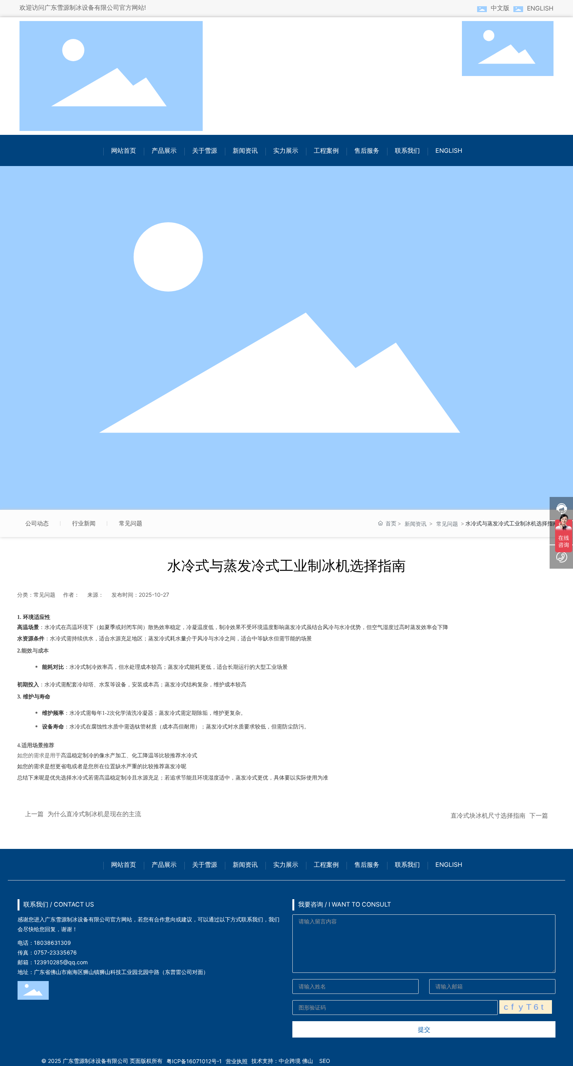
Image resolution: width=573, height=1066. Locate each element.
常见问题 (130, 523)
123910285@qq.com (61, 962)
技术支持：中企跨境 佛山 (282, 1060)
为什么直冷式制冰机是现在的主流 (94, 814)
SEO (324, 1060)
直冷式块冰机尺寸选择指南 (488, 815)
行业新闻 (84, 523)
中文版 (500, 8)
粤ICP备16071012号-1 (194, 1061)
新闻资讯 (415, 523)
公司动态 (37, 523)
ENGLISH (540, 8)
